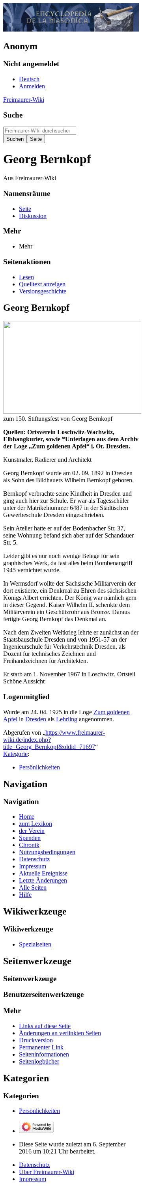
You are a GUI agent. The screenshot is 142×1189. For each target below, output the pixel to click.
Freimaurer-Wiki (23, 99)
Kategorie (15, 753)
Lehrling (66, 719)
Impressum (32, 1179)
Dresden (35, 719)
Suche (12, 115)
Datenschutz (34, 1164)
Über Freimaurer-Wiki (46, 1171)
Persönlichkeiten (39, 767)
